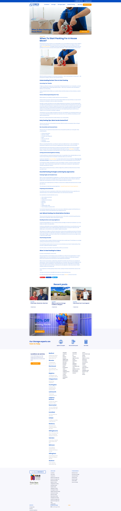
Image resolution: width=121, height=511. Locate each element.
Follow (69, 505)
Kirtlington (75, 364)
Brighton (51, 373)
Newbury (52, 424)
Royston (84, 356)
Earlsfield (52, 412)
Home (52, 12)
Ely (73, 355)
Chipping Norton (66, 371)
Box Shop (80, 4)
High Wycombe (76, 358)
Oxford (83, 352)
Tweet (55, 277)
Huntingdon (53, 385)
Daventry (64, 375)
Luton (74, 367)
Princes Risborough (86, 354)
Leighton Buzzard (51, 398)
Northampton (75, 371)
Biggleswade (65, 359)
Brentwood (52, 366)
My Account (89, 1)
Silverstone (84, 359)
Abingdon (65, 352)
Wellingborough (85, 370)
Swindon (51, 438)
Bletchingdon (65, 360)
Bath (64, 355)
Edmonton (75, 354)
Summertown (85, 362)
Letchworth (52, 392)
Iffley (74, 362)
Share (49, 277)
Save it (43, 277)
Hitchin (74, 359)
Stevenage (84, 360)
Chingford (65, 370)
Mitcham (52, 445)
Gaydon (74, 356)
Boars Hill (64, 363)
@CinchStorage (55, 505)
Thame (83, 364)
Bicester (51, 360)
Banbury (64, 358)
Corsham (65, 373)
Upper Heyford (85, 367)
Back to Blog (84, 31)
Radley (83, 355)
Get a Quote (87, 4)
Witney (83, 374)
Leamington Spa (76, 366)
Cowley (64, 374)
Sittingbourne (53, 431)
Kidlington (75, 363)
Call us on (38, 472)
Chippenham (53, 379)
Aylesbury (65, 354)
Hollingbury (75, 360)
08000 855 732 (79, 1)
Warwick (84, 369)
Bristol (64, 366)
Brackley (64, 364)
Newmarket (52, 405)
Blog (54, 12)
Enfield (51, 418)
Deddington (65, 377)
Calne (64, 369)
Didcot (64, 378)
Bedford (51, 353)
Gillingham (52, 453)
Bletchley (64, 362)
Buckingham (65, 367)
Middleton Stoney (76, 369)
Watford (51, 461)
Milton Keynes (75, 370)
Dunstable (75, 352)
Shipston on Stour (85, 358)
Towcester (84, 366)
